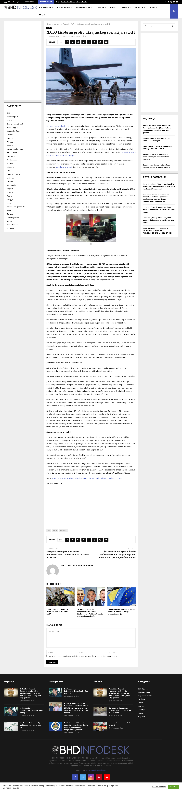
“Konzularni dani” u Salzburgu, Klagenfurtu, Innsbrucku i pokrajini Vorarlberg (159, 186)
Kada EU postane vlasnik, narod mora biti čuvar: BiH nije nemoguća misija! (121, 611)
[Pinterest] (99, 777)
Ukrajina (63, 530)
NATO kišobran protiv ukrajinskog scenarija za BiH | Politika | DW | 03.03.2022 (87, 478)
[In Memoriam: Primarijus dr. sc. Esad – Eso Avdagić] (11, 711)
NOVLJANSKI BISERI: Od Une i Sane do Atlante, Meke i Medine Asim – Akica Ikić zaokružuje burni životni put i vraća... (76, 708)
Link (8, 171)
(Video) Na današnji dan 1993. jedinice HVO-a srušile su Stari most (159, 209)
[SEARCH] (172, 25)
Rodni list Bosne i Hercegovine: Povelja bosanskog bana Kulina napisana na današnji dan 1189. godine (30, 693)
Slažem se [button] (173, 787)
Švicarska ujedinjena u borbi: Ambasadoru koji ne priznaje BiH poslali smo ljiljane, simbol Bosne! (117, 554)
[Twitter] (83, 777)
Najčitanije (11, 185)
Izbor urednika (13, 153)
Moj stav (43, 15)
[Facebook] (75, 777)
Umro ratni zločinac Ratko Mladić (120, 724)
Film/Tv (10, 138)
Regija (9, 196)
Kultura (125, 7)
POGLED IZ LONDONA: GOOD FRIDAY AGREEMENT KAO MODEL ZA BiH (157, 230)
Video (9, 221)
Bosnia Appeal (63, 7)
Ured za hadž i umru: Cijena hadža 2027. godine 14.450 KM (31, 725)
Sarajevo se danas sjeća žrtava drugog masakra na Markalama (120, 710)
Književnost (12, 160)
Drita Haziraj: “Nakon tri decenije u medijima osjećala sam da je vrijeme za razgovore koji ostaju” (76, 726)
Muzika (10, 182)
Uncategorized (13, 218)
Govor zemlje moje (15, 149)
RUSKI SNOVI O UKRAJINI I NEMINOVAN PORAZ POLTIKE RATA (59, 611)
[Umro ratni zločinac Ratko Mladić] (100, 726)
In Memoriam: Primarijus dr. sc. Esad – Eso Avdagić (31, 710)
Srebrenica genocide (16, 207)
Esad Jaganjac (149, 228)
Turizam (10, 214)
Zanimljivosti (12, 225)
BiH (49, 530)
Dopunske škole (83, 7)
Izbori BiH (11, 156)
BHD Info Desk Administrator (59, 36)
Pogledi (49, 28)
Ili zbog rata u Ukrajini (56, 126)
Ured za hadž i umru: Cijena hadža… (74, 2)
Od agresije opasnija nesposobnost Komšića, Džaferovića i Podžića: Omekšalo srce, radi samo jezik (91, 612)
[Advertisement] (91, 505)
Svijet (9, 210)
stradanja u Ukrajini (64, 167)
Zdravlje (10, 228)
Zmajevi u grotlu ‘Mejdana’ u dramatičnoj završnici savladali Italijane (156, 156)
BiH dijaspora (45, 7)
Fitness (10, 142)
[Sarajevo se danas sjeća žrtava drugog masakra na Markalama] (100, 711)
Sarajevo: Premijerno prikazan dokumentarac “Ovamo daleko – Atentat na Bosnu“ (67, 554)
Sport (152, 7)
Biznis (113, 7)
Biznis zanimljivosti (15, 124)
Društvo (100, 7)
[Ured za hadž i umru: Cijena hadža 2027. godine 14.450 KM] (11, 726)
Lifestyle (139, 7)
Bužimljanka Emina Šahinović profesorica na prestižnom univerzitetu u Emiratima (155, 199)
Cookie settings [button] (159, 787)
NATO (55, 530)
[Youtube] (107, 777)
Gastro (10, 145)
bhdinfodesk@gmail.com (96, 770)
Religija (10, 200)
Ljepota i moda (13, 174)
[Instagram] (91, 777)
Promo (10, 192)
